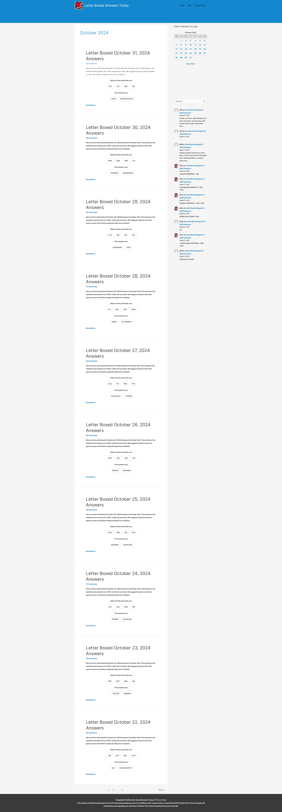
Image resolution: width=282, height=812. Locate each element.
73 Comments (91, 584)
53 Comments (91, 287)
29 (181, 57)
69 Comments (91, 212)
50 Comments (91, 658)
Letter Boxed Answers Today (106, 5)
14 (176, 49)
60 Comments (91, 361)
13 (205, 45)
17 (191, 49)
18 (195, 49)
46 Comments (91, 138)
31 (191, 57)
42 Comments (91, 510)
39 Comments (91, 64)
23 (186, 53)
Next (162, 790)
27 (205, 53)
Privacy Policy (200, 5)
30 (186, 57)
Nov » (193, 64)
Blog (189, 5)
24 (191, 53)
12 (200, 45)
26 (200, 53)
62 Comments (91, 733)
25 (195, 53)
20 (205, 49)
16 (186, 49)
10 (191, 45)
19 (200, 49)
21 (176, 53)
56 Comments (91, 435)
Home (182, 5)
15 (181, 49)
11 (195, 45)
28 (176, 57)
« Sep (188, 64)
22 (181, 53)
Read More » (91, 105)
